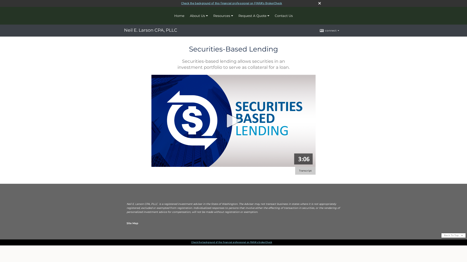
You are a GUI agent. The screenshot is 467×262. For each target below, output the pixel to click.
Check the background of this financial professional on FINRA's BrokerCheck (231, 3)
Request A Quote (252, 16)
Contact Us (284, 16)
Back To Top (452, 235)
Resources (221, 16)
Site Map (132, 223)
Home (179, 16)
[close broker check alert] (319, 3)
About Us (197, 16)
